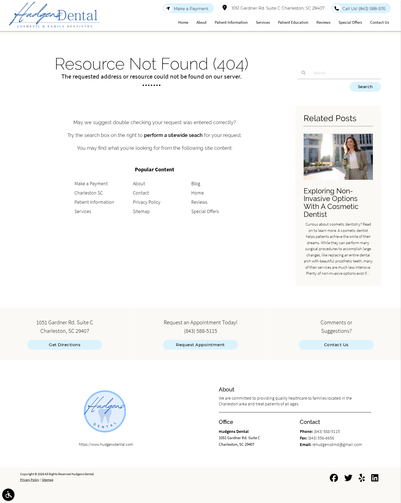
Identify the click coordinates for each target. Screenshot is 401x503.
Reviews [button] (323, 22)
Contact (141, 193)
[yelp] (362, 478)
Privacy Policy (146, 202)
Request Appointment (200, 344)
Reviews (199, 202)
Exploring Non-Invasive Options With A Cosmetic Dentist (331, 203)
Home (197, 193)
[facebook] (334, 478)
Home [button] (183, 22)
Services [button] (263, 22)
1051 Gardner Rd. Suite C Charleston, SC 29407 (277, 8)
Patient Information (94, 202)
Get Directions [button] (64, 344)
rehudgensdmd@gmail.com (337, 444)
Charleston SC (88, 193)
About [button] (201, 22)
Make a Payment (91, 183)
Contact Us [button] (379, 22)
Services (82, 211)
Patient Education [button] (293, 22)
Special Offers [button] (350, 22)
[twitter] (348, 478)
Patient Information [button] (231, 22)
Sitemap (141, 211)
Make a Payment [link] (191, 8)
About (139, 183)
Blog (195, 183)
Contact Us (336, 344)
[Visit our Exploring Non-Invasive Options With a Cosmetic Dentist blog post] (338, 181)
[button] (8, 495)
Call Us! (363, 8)
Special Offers (205, 211)
